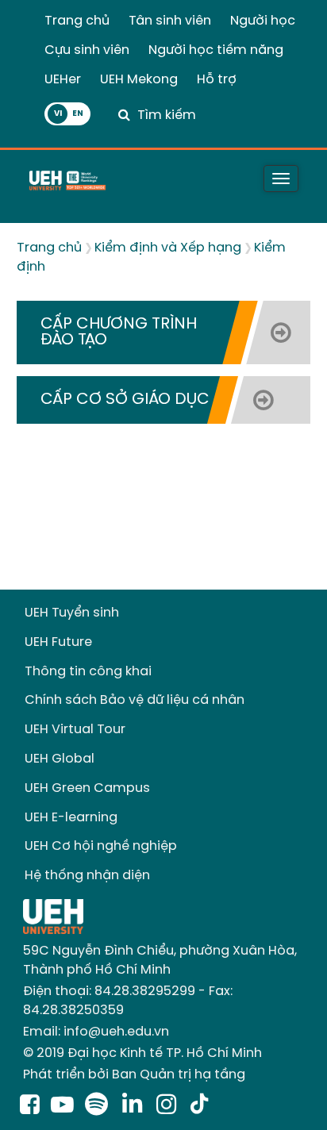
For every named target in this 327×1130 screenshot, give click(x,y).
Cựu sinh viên (86, 50)
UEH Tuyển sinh (72, 613)
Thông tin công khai (88, 671)
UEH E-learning (71, 817)
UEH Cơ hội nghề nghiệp (101, 846)
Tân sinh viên (170, 21)
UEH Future (58, 642)
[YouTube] (62, 1106)
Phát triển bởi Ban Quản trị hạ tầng (134, 1075)
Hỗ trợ (217, 79)
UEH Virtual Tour (75, 729)
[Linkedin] (135, 1106)
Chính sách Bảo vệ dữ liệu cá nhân (134, 700)
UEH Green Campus (87, 788)
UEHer (62, 79)
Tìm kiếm (166, 115)
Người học (262, 21)
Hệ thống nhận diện (87, 875)
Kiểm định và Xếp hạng (167, 248)
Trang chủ (77, 21)
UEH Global (59, 759)
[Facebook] (30, 1106)
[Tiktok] (199, 1106)
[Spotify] (99, 1106)
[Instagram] (169, 1106)
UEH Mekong (139, 79)
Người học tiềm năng (215, 50)
